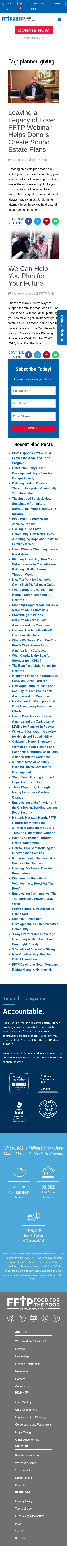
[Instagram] (22, 1318)
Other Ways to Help (27, 1439)
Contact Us (22, 1386)
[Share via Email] (55, 221)
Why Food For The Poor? (30, 1341)
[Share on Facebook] (28, 221)
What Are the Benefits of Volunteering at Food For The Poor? (32, 883)
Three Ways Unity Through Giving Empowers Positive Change (31, 792)
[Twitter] (44, 1318)
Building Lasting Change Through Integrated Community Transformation (34, 488)
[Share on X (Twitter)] (37, 221)
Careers (20, 1378)
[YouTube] (33, 1318)
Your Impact (22, 1470)
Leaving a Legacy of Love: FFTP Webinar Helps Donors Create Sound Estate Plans (32, 131)
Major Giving (23, 1432)
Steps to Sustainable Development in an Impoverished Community (35, 924)
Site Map (20, 1531)
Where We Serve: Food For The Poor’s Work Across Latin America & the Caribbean (34, 645)
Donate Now (33, 30)
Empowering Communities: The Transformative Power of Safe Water (34, 898)
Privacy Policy (24, 1501)
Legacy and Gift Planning (30, 1417)
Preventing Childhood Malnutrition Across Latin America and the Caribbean (31, 620)
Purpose (20, 1349)
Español (20, 1538)
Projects (20, 1485)
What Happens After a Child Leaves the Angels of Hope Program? (31, 458)
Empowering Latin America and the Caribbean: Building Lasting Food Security (34, 807)
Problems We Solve (27, 1455)
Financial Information (27, 1363)
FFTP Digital (40, 159)
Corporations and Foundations (33, 1424)
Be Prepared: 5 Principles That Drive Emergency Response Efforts (33, 706)
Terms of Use (23, 1508)
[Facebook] (11, 1318)
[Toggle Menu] (59, 20)
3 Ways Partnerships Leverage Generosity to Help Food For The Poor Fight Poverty (35, 939)
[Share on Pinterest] (46, 221)
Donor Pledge (23, 1477)
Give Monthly (33, 38)
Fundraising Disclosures (30, 1516)
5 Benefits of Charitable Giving (33, 949)
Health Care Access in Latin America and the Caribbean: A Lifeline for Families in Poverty (33, 721)
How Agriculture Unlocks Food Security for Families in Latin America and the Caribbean (33, 691)
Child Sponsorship (26, 1409)
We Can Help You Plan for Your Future (28, 276)
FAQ (18, 1523)
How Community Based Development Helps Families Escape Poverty (32, 473)
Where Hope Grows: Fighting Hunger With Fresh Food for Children (32, 594)
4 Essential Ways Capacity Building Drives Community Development (31, 767)
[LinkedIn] (56, 1318)
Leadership (22, 1356)
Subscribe (34, 428)
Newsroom (22, 1371)
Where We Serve (25, 1462)
